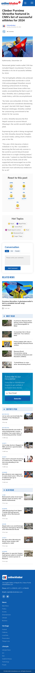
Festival (4, 629)
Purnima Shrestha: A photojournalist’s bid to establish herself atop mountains (17, 303)
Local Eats (5, 635)
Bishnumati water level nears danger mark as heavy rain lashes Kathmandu (12, 498)
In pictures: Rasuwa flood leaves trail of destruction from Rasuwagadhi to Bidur (23, 323)
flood (27, 230)
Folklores (4, 632)
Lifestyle (4, 618)
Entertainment (6, 615)
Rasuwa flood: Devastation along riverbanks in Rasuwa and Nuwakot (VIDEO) (23, 354)
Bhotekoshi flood (18, 233)
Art (3, 653)
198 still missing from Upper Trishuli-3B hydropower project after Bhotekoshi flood (12, 513)
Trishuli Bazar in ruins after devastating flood (22, 363)
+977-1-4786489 (23, 588)
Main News (5, 606)
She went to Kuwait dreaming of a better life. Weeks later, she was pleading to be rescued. (12, 461)
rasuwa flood (18, 226)
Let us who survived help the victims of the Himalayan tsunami (12, 417)
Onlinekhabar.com (7, 584)
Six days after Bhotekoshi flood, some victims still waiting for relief (11, 541)
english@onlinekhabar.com (14, 592)
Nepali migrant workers (14, 230)
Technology (5, 662)
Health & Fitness (7, 659)
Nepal (12, 223)
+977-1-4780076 (12, 588)
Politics (4, 609)
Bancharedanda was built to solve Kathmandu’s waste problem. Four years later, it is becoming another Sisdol (12, 432)
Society (4, 612)
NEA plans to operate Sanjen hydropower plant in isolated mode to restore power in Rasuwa (12, 555)
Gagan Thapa (18, 236)
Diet (3, 656)
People (4, 665)
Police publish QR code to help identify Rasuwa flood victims (23, 343)
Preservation (6, 638)
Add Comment (13, 268)
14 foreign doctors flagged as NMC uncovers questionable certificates (12, 446)
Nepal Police (22, 223)
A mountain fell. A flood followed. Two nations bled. (22, 333)
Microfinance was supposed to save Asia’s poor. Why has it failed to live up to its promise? (12, 476)
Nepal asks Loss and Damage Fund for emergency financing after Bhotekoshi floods (12, 527)
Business (4, 620)
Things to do (6, 641)
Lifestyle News (6, 650)
